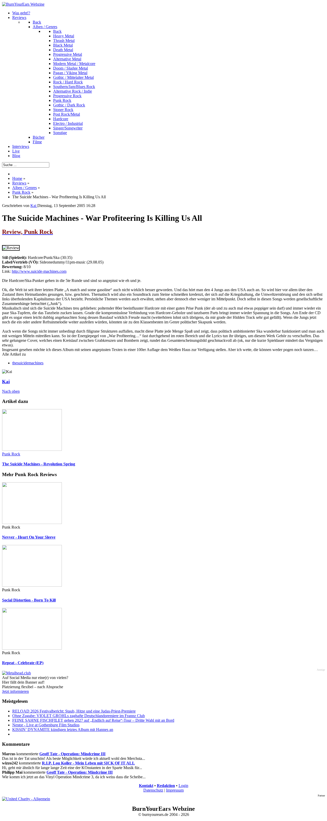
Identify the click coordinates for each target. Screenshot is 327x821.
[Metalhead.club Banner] (16, 673)
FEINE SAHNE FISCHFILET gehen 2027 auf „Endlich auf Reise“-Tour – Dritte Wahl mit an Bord (93, 720)
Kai (6, 381)
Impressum (175, 790)
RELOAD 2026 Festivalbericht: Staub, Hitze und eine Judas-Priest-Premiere (74, 711)
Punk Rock (11, 454)
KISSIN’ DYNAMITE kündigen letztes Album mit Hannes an (62, 729)
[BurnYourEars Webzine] (23, 4)
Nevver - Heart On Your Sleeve (28, 537)
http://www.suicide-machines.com (39, 271)
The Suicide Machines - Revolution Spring (38, 464)
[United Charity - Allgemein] (26, 799)
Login (183, 785)
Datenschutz (153, 790)
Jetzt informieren (15, 691)
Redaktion (166, 785)
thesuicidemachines (27, 363)
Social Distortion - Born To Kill (29, 600)
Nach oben (11, 391)
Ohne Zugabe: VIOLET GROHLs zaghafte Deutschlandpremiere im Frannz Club (78, 716)
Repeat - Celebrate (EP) (22, 663)
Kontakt (146, 785)
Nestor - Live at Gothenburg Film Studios (45, 725)
